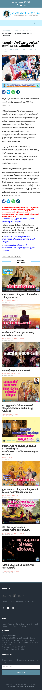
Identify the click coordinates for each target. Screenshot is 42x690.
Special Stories (8, 256)
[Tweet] (8, 92)
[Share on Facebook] (4, 92)
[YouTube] (21, 6)
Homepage (6, 31)
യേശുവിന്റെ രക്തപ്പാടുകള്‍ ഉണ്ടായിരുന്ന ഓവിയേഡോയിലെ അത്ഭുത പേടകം (20, 450)
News (16, 31)
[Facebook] (17, 6)
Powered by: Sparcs (25, 686)
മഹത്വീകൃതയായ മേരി (16, 370)
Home (4, 624)
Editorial (23, 626)
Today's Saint (16, 301)
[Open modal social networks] (18, 92)
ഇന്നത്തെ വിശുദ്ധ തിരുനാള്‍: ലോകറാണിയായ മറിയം (20, 491)
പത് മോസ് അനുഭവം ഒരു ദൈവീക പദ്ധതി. (18, 334)
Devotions (5, 414)
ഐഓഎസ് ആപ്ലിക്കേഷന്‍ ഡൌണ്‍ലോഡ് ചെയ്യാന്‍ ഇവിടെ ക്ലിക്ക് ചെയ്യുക (18, 248)
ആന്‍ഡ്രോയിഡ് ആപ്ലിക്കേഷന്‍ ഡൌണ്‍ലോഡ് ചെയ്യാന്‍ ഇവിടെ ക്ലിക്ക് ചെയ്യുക (18, 239)
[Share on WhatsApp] (13, 92)
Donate (15, 626)
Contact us (20, 624)
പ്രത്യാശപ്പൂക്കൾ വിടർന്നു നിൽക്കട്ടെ (18, 566)
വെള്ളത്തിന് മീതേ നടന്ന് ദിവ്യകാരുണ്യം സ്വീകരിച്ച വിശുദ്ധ (17, 408)
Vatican (25, 31)
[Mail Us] (25, 6)
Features (4, 458)
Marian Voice (6, 373)
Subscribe (21, 673)
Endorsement (6, 626)
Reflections (5, 571)
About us (11, 624)
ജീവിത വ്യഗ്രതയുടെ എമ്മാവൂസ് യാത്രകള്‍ (16, 529)
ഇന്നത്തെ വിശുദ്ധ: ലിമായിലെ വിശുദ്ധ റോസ (20, 296)
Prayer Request (31, 624)
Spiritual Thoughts (18, 338)
